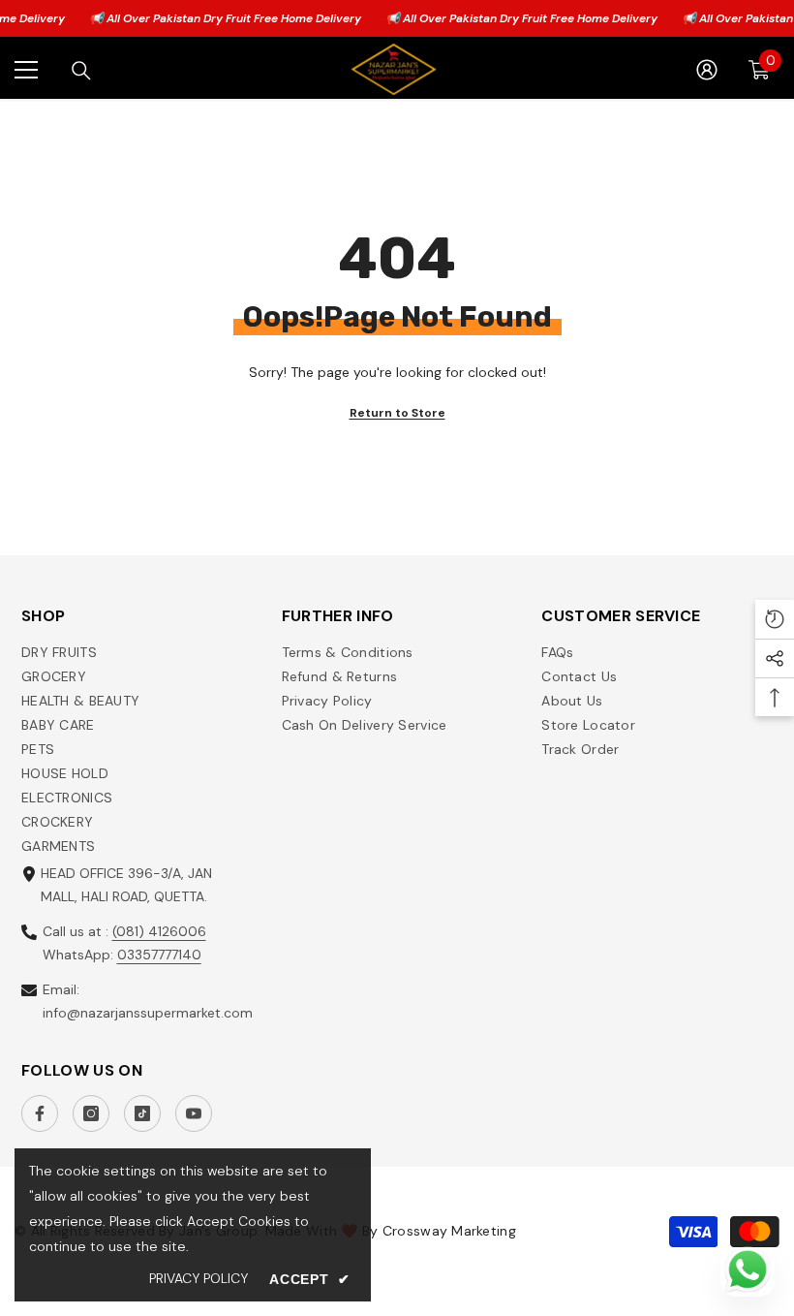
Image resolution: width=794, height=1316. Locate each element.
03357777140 (159, 954)
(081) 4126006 (159, 931)
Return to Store (397, 413)
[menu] (26, 69)
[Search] (81, 70)
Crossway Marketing (449, 1230)
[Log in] (706, 69)
